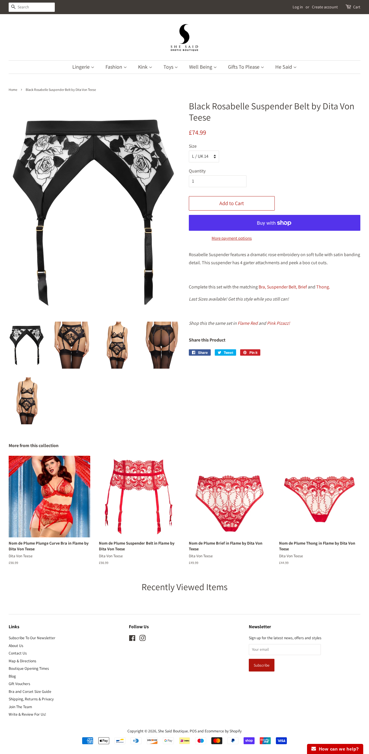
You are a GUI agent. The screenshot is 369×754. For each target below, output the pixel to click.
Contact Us (18, 653)
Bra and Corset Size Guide (30, 691)
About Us (16, 645)
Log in (298, 7)
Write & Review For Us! (27, 714)
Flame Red (248, 323)
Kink (143, 66)
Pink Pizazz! (278, 323)
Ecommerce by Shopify (223, 731)
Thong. (323, 287)
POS (193, 731)
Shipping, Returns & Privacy (31, 699)
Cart (356, 7)
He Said (284, 66)
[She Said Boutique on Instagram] (142, 639)
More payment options (232, 238)
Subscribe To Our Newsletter (32, 637)
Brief (302, 287)
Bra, (262, 287)
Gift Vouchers (19, 683)
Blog (12, 676)
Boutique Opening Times (29, 668)
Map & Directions (22, 660)
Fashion (114, 66)
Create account (325, 7)
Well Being (201, 66)
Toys (168, 66)
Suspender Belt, (282, 287)
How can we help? (337, 749)
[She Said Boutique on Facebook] (132, 639)
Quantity (197, 171)
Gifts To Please (244, 66)
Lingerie (81, 66)
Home (13, 89)
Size (193, 146)
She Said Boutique (173, 731)
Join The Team (20, 706)
